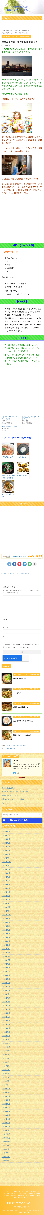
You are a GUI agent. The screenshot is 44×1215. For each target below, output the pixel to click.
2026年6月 (6, 839)
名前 (5, 619)
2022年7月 (6, 1017)
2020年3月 (6, 1123)
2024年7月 (6, 926)
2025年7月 (6, 881)
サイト (5, 636)
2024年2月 (6, 945)
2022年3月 (6, 1032)
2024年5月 (6, 934)
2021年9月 (6, 1055)
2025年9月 (6, 873)
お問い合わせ (21, 1195)
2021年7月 (6, 1062)
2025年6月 (6, 884)
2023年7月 (6, 971)
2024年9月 (6, 918)
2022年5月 (6, 1024)
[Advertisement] (22, 219)
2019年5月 (6, 1160)
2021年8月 (6, 1058)
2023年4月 (6, 983)
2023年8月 (6, 968)
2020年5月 (6, 1115)
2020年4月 (6, 1119)
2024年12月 (6, 907)
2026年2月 (6, 854)
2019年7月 (6, 1153)
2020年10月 (6, 1096)
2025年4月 (6, 892)
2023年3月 (6, 987)
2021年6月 (6, 1066)
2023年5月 (6, 979)
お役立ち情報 (22, 1193)
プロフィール (16, 1191)
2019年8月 (6, 1149)
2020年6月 (6, 1111)
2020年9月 (6, 1100)
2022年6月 (6, 1021)
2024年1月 (6, 949)
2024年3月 (6, 941)
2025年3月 (6, 896)
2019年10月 (6, 1142)
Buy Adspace (31, 1195)
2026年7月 (6, 835)
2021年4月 (6, 1074)
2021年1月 (5, 1085)
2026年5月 (6, 843)
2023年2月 (6, 990)
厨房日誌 (30, 1193)
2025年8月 (6, 877)
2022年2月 (6, 1036)
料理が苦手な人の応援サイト (22, 1207)
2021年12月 (6, 1043)
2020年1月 (6, 1130)
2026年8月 (6, 831)
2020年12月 (6, 1089)
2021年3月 (6, 1077)
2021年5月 (6, 1070)
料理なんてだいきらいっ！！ (22, 10)
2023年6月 (6, 975)
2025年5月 (6, 888)
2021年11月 (6, 1047)
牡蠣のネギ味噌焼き (20, 707)
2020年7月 (6, 1108)
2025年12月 (6, 862)
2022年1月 (6, 1039)
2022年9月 (6, 1009)
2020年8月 (6, 1104)
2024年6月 (6, 930)
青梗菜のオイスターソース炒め (13, 799)
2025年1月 (6, 903)
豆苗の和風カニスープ (10, 795)
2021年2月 (6, 1081)
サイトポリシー (26, 1191)
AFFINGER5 (25, 1212)
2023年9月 (6, 964)
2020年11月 (6, 1092)
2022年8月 (6, 1013)
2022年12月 (6, 998)
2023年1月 (6, 994)
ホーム (8, 1191)
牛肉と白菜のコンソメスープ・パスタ (20, 746)
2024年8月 (6, 922)
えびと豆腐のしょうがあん (23, 721)
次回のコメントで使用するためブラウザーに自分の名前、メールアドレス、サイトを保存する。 (21, 646)
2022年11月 (6, 1002)
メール (5, 628)
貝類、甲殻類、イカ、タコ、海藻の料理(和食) (17, 573)
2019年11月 (6, 1138)
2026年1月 (6, 858)
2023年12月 (6, 952)
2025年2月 (6, 900)
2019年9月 (6, 1145)
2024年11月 (6, 911)
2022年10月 (6, 1005)
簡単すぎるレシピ (12, 1193)
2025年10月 (6, 869)
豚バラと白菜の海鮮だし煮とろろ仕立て (16, 792)
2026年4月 (6, 847)
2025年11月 (6, 865)
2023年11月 (6, 956)
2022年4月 (6, 1028)
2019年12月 (6, 1134)
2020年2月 (6, 1126)
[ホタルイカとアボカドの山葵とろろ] (25, 564)
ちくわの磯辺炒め (8, 788)
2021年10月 (6, 1051)
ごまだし (5, 803)
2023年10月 (6, 960)
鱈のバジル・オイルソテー (16, 748)
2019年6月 (6, 1157)
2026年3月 (6, 850)
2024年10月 (6, 915)
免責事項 (13, 1195)
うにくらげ (17, 693)
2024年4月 (6, 937)
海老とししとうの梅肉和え (23, 735)
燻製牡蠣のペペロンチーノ (10, 426)
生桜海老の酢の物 (19, 678)
